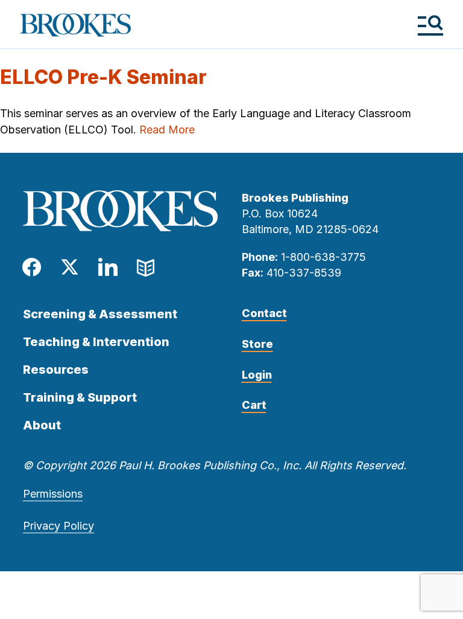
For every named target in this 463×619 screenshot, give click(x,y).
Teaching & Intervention (96, 342)
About (42, 425)
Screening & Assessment (100, 314)
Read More (167, 129)
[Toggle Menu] (430, 25)
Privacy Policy (58, 525)
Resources (56, 369)
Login (257, 374)
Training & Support (80, 397)
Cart (254, 405)
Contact (264, 313)
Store (257, 344)
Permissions (53, 493)
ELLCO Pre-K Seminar (103, 77)
